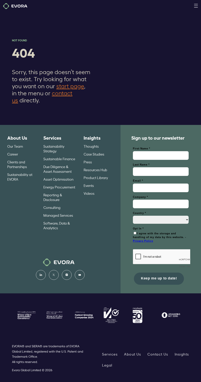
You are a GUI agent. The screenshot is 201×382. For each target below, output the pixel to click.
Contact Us (157, 354)
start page (70, 86)
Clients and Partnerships (17, 164)
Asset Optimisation (58, 179)
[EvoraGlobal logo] (15, 6)
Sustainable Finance (59, 158)
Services (52, 137)
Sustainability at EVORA (19, 176)
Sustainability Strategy (53, 148)
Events (89, 185)
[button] (196, 6)
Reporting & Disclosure (52, 197)
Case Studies (94, 154)
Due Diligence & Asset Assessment (57, 169)
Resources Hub (95, 169)
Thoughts (91, 146)
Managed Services (58, 215)
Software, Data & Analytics (56, 225)
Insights (92, 137)
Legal (107, 365)
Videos (89, 193)
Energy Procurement (59, 187)
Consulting (51, 207)
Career (12, 154)
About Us (17, 137)
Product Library (96, 177)
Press (88, 161)
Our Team (15, 146)
